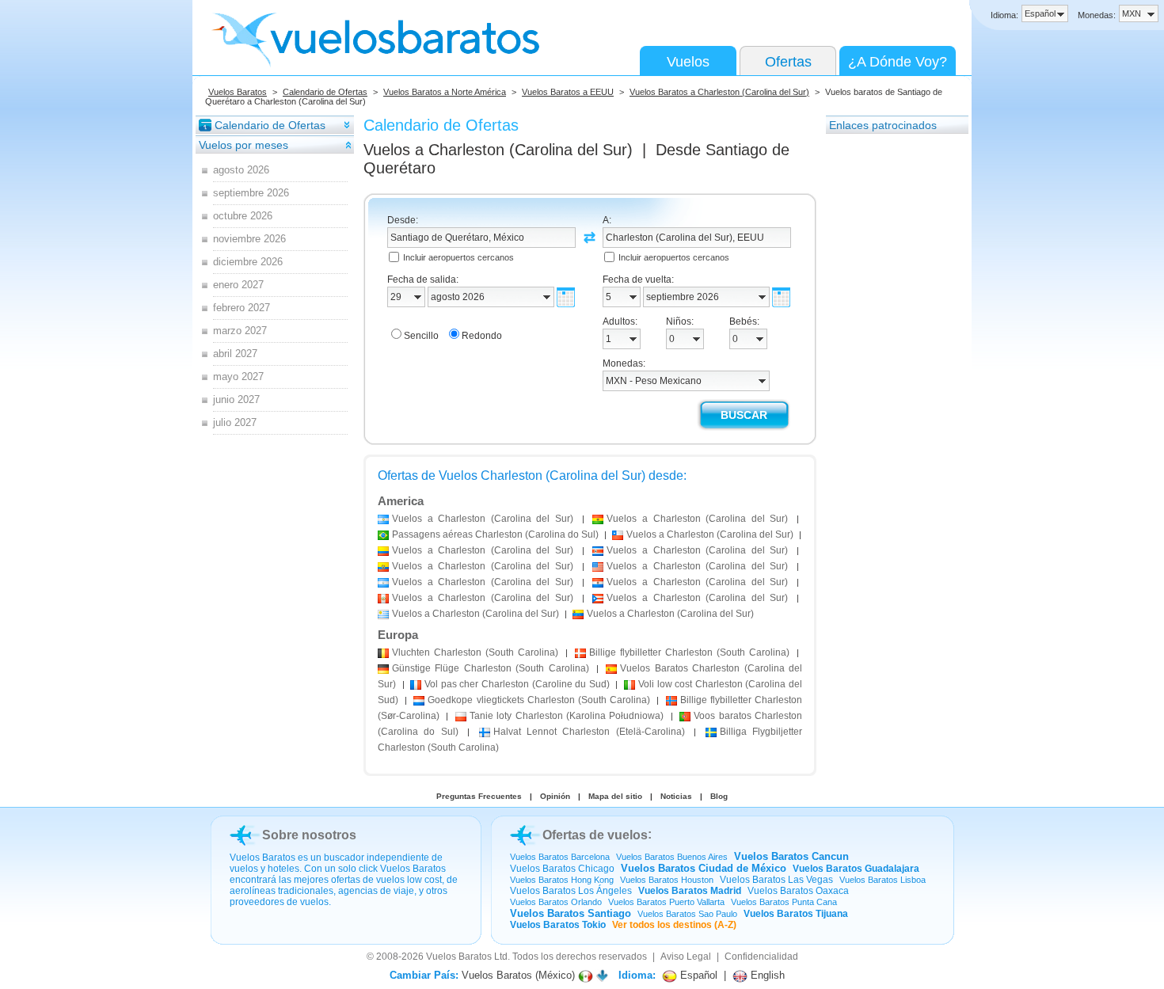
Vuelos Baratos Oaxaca (798, 890)
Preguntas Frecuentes (479, 796)
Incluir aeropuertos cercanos (458, 257)
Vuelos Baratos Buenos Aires (672, 857)
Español (697, 975)
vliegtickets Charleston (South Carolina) (539, 700)
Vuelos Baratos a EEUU (568, 92)
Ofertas (788, 62)
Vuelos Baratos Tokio (558, 924)
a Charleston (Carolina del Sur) (482, 518)
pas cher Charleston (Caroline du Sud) (517, 684)
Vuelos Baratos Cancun (791, 856)
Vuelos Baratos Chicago (562, 868)
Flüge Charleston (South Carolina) (490, 668)
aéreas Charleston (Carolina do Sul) (495, 534)
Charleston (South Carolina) (475, 652)
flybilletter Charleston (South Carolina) (689, 652)
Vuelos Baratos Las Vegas (776, 879)
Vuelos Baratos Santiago (570, 913)
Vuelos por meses (243, 145)
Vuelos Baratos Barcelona (560, 857)
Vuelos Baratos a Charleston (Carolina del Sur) (719, 92)
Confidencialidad (761, 956)
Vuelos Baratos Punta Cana (784, 902)
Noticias (676, 796)
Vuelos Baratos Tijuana (796, 913)
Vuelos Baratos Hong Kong (562, 879)
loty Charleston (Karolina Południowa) (567, 715)
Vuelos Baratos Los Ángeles (571, 890)
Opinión (555, 796)
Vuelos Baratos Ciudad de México (703, 868)
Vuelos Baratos (237, 92)
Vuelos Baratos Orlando (556, 902)
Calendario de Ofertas (325, 92)
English (766, 975)
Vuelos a (498, 149)
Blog (719, 796)
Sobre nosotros (309, 835)
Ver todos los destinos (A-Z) (674, 924)
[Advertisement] (889, 373)
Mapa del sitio (615, 796)
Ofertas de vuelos (595, 835)
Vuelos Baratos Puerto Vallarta (666, 902)
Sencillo (421, 335)
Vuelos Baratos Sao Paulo (687, 914)
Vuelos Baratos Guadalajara (856, 868)
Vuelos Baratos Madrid (689, 890)
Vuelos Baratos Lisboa (882, 879)
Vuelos (688, 62)
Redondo (482, 335)
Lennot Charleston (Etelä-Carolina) (589, 731)
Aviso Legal (685, 956)
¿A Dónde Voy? (897, 62)
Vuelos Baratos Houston (666, 879)
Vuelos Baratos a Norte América (444, 92)
